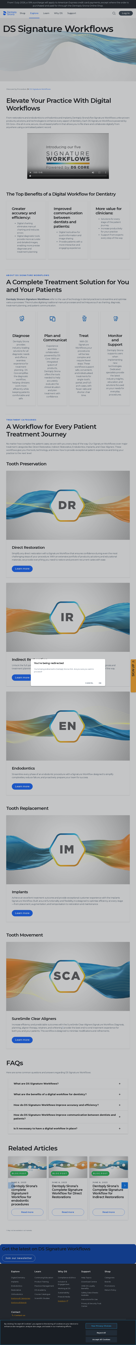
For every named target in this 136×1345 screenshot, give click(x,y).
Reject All (101, 1333)
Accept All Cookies (101, 1339)
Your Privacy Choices (101, 1326)
